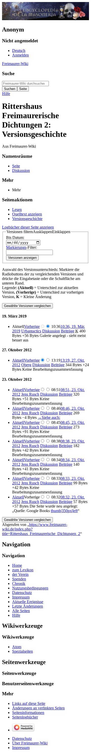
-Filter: (21, 247)
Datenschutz (22, 738)
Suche (8, 73)
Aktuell (18, 360)
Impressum (21, 747)
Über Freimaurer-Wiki (30, 743)
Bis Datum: (15, 237)
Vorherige (32, 326)
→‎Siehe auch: (49, 417)
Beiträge (67, 331)
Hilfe (6, 93)
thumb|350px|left (64, 511)
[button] (38, 232)
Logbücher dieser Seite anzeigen (28, 227)
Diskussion (51, 331)
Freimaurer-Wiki (15, 63)
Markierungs (16, 247)
